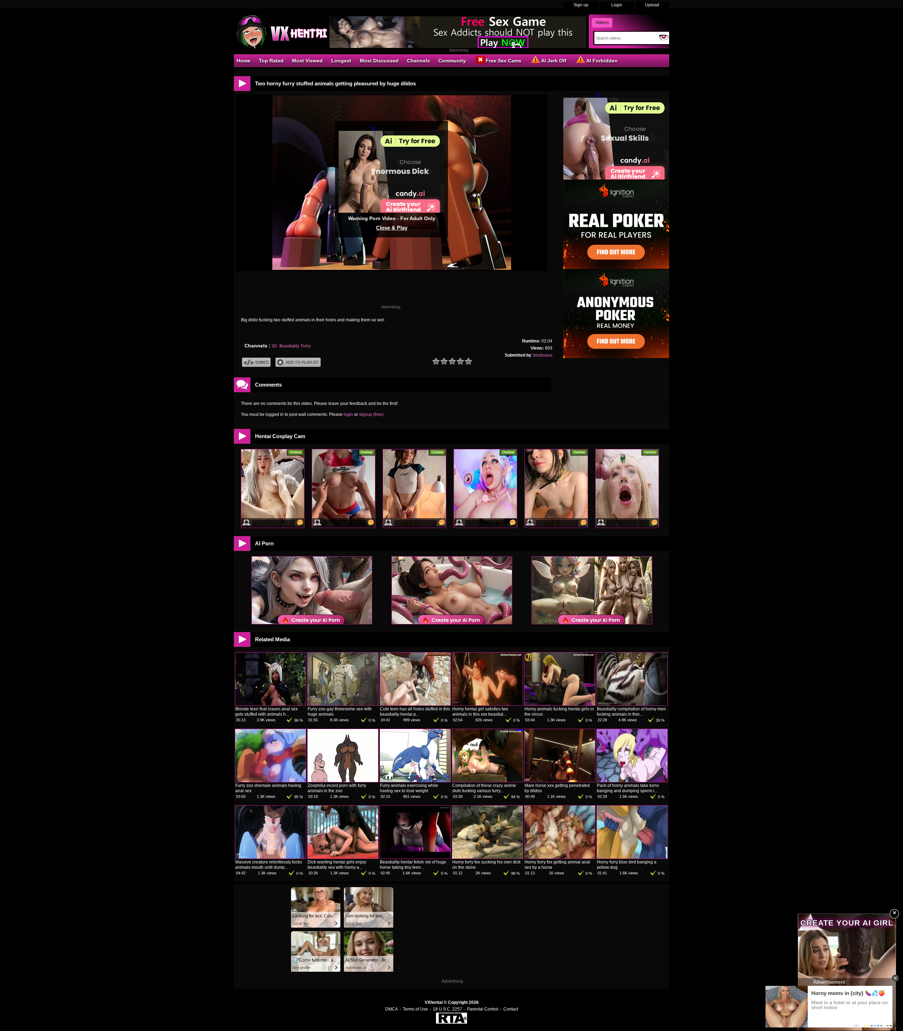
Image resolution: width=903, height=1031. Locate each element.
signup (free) (371, 414)
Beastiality (289, 346)
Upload (652, 4)
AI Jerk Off (553, 60)
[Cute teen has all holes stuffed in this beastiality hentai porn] (415, 704)
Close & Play (391, 228)
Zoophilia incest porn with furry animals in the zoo (337, 788)
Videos (602, 22)
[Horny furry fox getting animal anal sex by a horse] (560, 857)
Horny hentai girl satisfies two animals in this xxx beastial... (480, 711)
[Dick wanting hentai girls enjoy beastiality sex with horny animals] (343, 857)
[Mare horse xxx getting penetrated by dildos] (560, 780)
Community (452, 60)
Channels (418, 60)
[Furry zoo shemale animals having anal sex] (270, 780)
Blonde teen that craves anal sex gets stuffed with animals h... (266, 711)
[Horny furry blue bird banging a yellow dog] (632, 857)
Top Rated (271, 60)
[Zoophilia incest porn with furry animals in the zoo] (343, 780)
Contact (510, 1009)
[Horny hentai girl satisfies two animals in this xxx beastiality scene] (487, 704)
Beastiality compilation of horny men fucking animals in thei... (631, 711)
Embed (262, 362)
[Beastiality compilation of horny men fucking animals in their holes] (632, 704)
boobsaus (542, 355)
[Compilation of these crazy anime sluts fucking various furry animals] (487, 780)
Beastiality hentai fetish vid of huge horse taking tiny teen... (413, 865)
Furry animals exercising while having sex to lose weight (409, 788)
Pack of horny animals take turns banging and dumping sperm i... (628, 788)
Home (243, 60)
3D (274, 346)
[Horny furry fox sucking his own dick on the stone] (487, 857)
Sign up (581, 4)
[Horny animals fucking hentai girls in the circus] (560, 704)
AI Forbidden (602, 60)
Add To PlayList (302, 362)
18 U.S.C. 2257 (447, 1009)
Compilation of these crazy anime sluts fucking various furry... (484, 788)
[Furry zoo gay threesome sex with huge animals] (343, 704)
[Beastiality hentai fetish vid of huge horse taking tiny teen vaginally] (415, 857)
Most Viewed (307, 60)
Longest (341, 60)
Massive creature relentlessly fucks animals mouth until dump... (268, 865)
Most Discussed (379, 60)
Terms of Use (415, 1009)
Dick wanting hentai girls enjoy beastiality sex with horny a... (337, 865)
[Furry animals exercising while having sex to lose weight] (415, 780)
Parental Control (482, 1009)
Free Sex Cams (503, 60)
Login (616, 4)
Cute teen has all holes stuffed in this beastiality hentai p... (415, 711)
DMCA (391, 1009)
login (348, 414)
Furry (306, 346)
